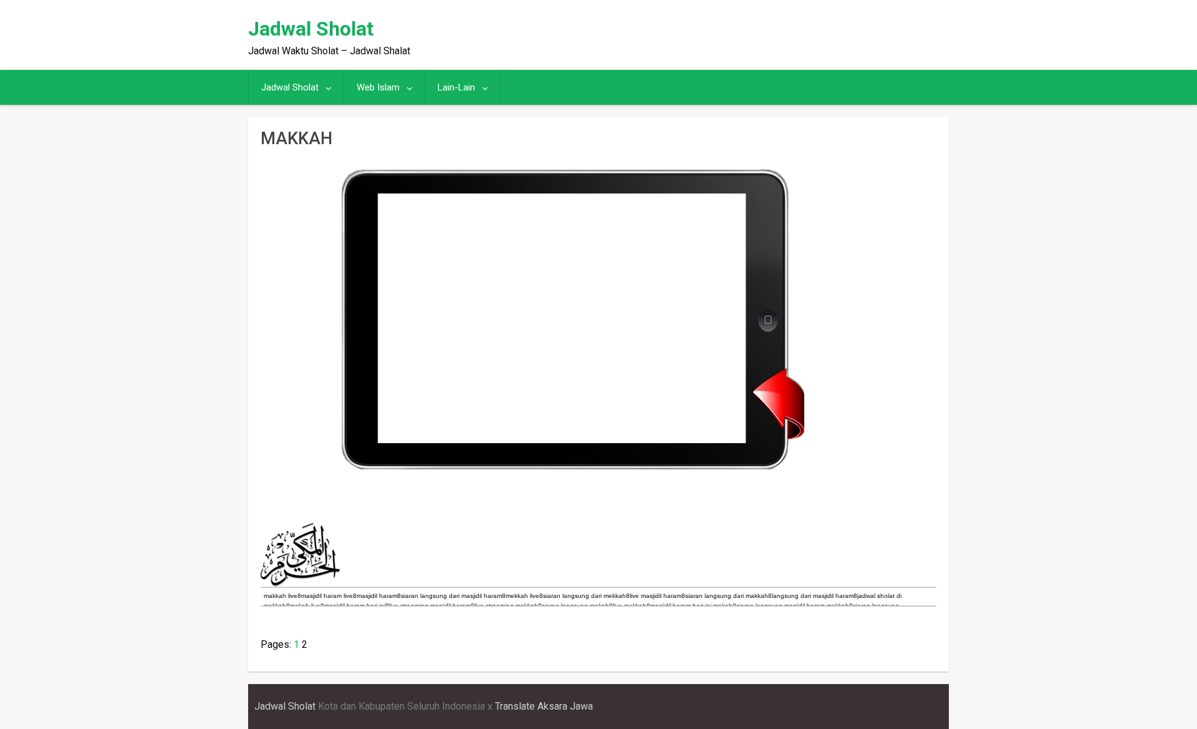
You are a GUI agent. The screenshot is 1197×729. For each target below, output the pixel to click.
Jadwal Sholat (310, 29)
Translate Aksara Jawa (544, 706)
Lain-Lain (456, 87)
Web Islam (378, 87)
